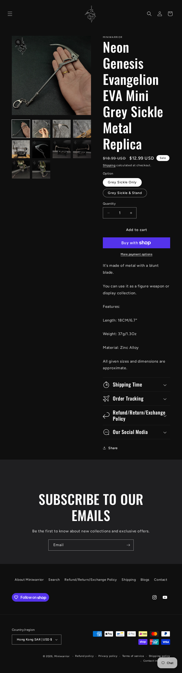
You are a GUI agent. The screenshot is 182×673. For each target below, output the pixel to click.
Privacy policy (108, 656)
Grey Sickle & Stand (125, 193)
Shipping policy (159, 656)
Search (54, 580)
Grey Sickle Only (122, 182)
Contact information (156, 660)
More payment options (136, 254)
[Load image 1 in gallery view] (21, 129)
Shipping (109, 165)
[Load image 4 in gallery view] (82, 129)
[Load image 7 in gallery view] (62, 149)
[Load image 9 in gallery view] (21, 170)
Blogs (145, 580)
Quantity (109, 203)
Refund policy (84, 656)
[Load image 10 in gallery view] (41, 170)
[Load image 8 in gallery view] (82, 149)
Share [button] (113, 448)
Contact (160, 580)
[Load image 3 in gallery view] (62, 129)
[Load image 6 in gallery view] (41, 149)
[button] (10, 14)
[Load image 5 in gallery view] (21, 149)
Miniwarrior (62, 656)
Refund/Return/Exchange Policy (90, 580)
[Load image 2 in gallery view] (41, 129)
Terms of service (133, 656)
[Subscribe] (128, 545)
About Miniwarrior (29, 580)
